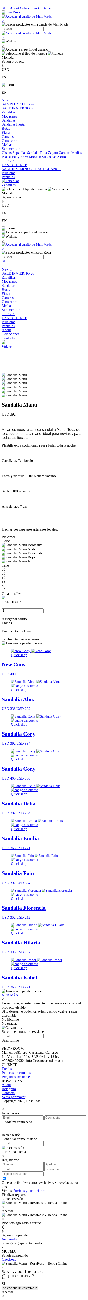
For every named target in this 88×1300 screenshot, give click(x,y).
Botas (31, 104)
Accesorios (59, 157)
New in (7, 100)
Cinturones (9, 140)
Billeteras (8, 173)
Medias (7, 145)
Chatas (7, 153)
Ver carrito (9, 1239)
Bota (44, 153)
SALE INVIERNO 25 (18, 169)
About (15, 8)
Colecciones (29, 8)
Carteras (8, 136)
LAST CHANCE (14, 165)
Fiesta (20, 124)
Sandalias (8, 120)
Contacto (44, 8)
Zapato (53, 153)
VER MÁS (10, 995)
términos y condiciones (29, 1191)
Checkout (9, 1259)
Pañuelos (8, 177)
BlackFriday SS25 (15, 157)
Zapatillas (9, 112)
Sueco (46, 157)
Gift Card (8, 161)
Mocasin (35, 157)
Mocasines (9, 116)
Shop (6, 8)
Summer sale (11, 149)
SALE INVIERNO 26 (18, 108)
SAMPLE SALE (14, 104)
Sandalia (33, 153)
